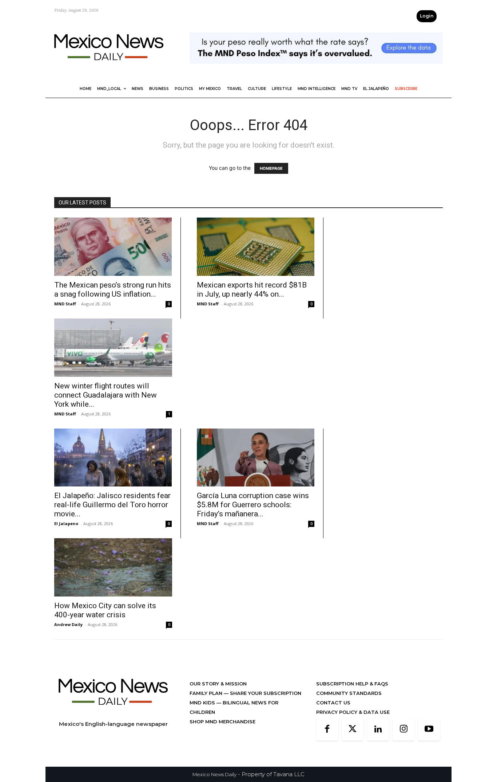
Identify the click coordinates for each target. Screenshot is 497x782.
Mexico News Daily (214, 774)
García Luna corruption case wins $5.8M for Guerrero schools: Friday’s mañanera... (253, 504)
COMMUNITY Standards (349, 693)
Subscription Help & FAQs (352, 684)
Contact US (333, 702)
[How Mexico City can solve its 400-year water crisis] (113, 567)
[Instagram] (403, 729)
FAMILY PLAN (207, 693)
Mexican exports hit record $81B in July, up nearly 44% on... (252, 289)
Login (426, 16)
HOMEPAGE (271, 168)
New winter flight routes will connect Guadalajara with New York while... (105, 395)
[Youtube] (429, 729)
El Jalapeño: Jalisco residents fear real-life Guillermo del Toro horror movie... (112, 504)
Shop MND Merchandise (222, 721)
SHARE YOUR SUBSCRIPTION (264, 693)
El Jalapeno (66, 523)
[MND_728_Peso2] (316, 69)
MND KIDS (203, 702)
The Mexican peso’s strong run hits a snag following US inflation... (112, 289)
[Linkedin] (378, 729)
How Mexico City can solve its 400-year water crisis (105, 610)
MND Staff (65, 303)
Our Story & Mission (218, 684)
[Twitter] (352, 729)
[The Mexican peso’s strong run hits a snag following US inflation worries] (113, 247)
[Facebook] (327, 729)
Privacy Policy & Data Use (353, 712)
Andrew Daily (68, 624)
